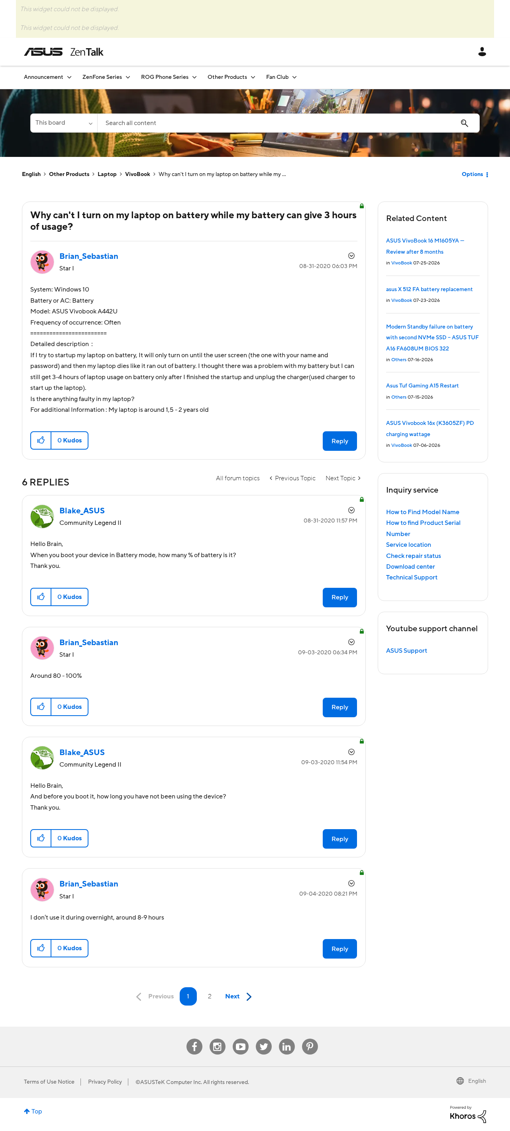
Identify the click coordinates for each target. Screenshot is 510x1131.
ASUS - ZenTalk (64, 52)
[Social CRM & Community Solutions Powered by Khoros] (468, 1114)
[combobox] (288, 123)
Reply (340, 441)
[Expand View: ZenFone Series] (128, 77)
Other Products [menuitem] (227, 77)
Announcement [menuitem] (43, 77)
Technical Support (411, 577)
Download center (410, 567)
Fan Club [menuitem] (277, 77)
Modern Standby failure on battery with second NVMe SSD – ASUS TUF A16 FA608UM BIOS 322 (432, 337)
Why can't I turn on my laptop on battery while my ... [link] (222, 174)
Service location (408, 545)
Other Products (69, 174)
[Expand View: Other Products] (253, 77)
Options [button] (472, 174)
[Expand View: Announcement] (69, 77)
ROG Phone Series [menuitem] (164, 77)
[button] (41, 440)
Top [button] (36, 1111)
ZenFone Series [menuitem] (102, 77)
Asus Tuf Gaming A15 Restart (422, 385)
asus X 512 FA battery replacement (429, 289)
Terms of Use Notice (49, 1082)
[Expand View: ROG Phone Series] (194, 77)
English (31, 174)
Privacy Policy (105, 1082)
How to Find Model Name (422, 512)
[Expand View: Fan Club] (294, 77)
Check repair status (413, 556)
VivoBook (137, 174)
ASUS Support (406, 651)
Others (398, 360)
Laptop (107, 174)
